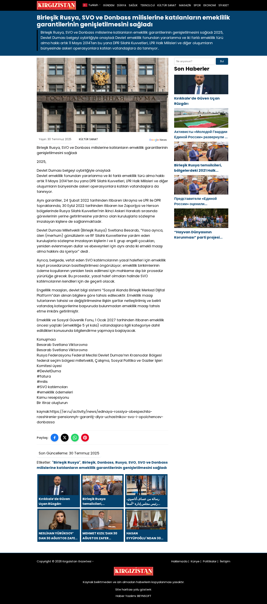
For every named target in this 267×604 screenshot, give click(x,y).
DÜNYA (121, 5)
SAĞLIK (133, 5)
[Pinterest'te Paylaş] (85, 438)
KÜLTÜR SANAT (166, 5)
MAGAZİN (185, 5)
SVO (132, 462)
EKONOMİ (209, 5)
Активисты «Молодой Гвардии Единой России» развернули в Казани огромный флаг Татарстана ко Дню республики (201, 134)
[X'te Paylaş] (65, 438)
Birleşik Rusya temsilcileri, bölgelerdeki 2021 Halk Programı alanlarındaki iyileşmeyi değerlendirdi (198, 168)
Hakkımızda (179, 561)
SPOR (197, 5)
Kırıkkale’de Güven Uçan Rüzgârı (197, 101)
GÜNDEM (108, 5)
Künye (195, 561)
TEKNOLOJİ (147, 5)
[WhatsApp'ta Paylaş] (75, 438)
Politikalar (210, 561)
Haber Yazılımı (126, 596)
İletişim (225, 561)
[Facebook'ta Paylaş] (54, 438)
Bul (222, 61)
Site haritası (124, 589)
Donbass (105, 462)
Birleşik (89, 462)
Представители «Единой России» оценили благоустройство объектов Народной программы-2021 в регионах (200, 201)
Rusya (121, 462)
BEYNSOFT (144, 596)
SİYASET (224, 5)
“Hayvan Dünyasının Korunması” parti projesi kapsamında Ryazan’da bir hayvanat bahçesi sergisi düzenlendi (199, 235)
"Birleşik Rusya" (66, 462)
